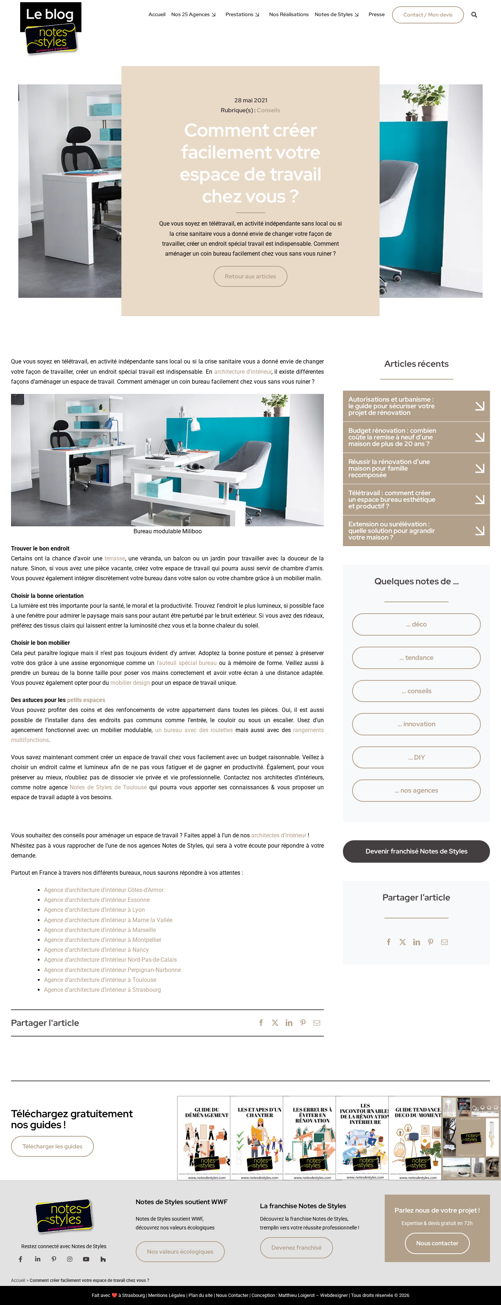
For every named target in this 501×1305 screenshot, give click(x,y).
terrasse (115, 558)
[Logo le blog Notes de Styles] (51, 4)
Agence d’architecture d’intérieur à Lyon (94, 909)
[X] (275, 1023)
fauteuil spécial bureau (187, 662)
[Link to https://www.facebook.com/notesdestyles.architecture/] (20, 1259)
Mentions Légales (166, 1295)
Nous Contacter (232, 1295)
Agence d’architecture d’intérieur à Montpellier (102, 939)
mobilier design (130, 682)
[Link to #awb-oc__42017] (474, 15)
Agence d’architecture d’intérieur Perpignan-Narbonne (112, 969)
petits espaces (86, 700)
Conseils (268, 110)
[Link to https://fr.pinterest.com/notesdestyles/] (54, 1259)
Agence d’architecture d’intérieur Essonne (97, 899)
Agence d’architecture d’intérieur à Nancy (96, 949)
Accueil (18, 1280)
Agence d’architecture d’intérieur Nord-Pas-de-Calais (110, 959)
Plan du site (201, 1295)
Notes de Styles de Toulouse (108, 787)
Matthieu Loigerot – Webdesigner (313, 1295)
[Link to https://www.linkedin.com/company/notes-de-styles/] (37, 1259)
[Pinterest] (303, 1023)
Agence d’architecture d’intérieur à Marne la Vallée (108, 920)
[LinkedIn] (289, 1023)
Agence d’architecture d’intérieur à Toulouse (100, 979)
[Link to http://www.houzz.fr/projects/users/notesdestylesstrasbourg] (103, 1259)
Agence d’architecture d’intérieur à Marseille (100, 929)
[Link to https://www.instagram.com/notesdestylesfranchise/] (69, 1259)
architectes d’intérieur (278, 835)
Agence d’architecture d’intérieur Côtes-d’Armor (104, 890)
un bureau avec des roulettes (194, 730)
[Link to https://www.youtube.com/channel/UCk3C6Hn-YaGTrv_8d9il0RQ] (86, 1259)
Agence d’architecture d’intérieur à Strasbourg (102, 989)
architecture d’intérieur (242, 371)
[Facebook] (261, 1023)
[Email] (317, 1023)
